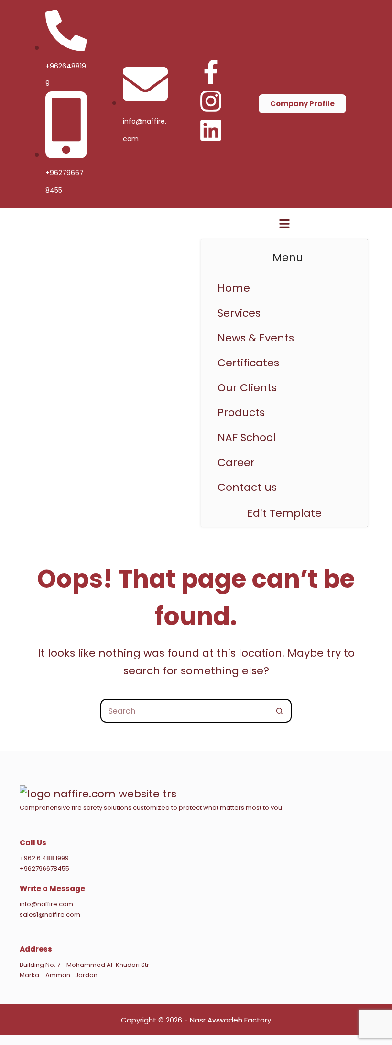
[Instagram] (211, 101)
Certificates (248, 362)
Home (234, 288)
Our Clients (247, 387)
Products (241, 412)
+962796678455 (44, 868)
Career (236, 462)
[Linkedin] (211, 130)
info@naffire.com (46, 904)
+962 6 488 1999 (44, 858)
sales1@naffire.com (50, 914)
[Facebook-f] (211, 72)
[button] (284, 412)
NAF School (247, 437)
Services (239, 313)
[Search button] (280, 711)
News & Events (256, 337)
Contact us (247, 487)
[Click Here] (284, 226)
